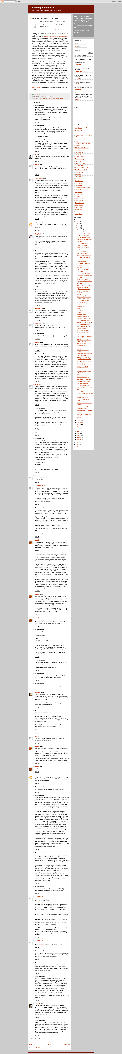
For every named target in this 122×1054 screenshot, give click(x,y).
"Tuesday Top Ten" (80, 163)
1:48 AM (37, 883)
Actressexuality (79, 172)
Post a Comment (35, 1039)
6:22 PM (37, 783)
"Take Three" (78, 161)
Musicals (77, 196)
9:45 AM (37, 537)
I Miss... (79, 389)
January (79, 439)
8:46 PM (37, 161)
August (79, 424)
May (78, 431)
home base (76, 30)
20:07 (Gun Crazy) (81, 369)
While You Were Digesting (83, 285)
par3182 (37, 164)
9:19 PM (37, 231)
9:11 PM (37, 219)
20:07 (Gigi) (80, 391)
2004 (77, 446)
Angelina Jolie (78, 174)
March (79, 435)
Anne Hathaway (79, 176)
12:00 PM (37, 591)
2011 (77, 219)
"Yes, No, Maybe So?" (81, 170)
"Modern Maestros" (80, 150)
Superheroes (78, 207)
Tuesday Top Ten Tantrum (83, 343)
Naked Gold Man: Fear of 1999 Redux (45, 18)
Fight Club (38, 98)
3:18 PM (37, 733)
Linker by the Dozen (82, 245)
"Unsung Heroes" (79, 165)
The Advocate (79, 83)
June (78, 429)
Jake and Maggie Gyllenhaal (82, 187)
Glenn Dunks (38, 323)
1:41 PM (37, 1000)
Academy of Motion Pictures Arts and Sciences (56, 36)
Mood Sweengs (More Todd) (84, 255)
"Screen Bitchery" (79, 159)
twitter (82, 30)
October (79, 420)
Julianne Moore (79, 189)
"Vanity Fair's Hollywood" (81, 167)
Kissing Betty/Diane (82, 253)
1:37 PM (37, 680)
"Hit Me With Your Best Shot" (82, 143)
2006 (77, 442)
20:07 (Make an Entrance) (83, 257)
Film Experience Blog (43, 7)
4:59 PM (37, 1035)
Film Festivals (79, 183)
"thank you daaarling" (82, 367)
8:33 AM (37, 504)
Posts (77, 43)
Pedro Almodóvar (79, 203)
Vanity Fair (78, 64)
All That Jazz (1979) (82, 345)
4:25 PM (37, 743)
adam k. (37, 540)
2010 (77, 221)
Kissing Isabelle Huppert (83, 377)
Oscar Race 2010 (79, 200)
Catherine (37, 1003)
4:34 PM (37, 763)
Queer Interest (79, 205)
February (79, 437)
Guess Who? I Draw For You (84, 269)
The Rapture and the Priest (84, 361)
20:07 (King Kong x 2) (82, 251)
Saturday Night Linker (82, 397)
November (80, 232)
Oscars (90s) (52, 98)
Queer (78, 308)
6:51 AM (37, 937)
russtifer (37, 222)
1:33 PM (37, 670)
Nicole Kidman (79, 198)
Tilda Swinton (78, 209)
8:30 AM (37, 482)
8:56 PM (37, 175)
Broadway (77, 178)
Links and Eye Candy (82, 383)
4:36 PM (37, 772)
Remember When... (82, 314)
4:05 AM (37, 435)
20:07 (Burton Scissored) (83, 324)
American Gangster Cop (83, 316)
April (78, 433)
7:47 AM (37, 472)
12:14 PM (37, 626)
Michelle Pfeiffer (79, 194)
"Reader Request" (79, 156)
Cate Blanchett (79, 181)
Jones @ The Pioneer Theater (84, 237)
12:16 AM (37, 339)
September (80, 422)
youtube (87, 30)
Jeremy (37, 775)
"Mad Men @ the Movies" (82, 148)
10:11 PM (37, 305)
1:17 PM (37, 657)
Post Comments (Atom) (42, 1048)
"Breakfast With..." (80, 139)
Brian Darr (38, 692)
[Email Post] (53, 96)
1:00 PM (37, 973)
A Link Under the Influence (83, 348)
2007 (77, 228)
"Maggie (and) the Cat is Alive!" (85, 322)
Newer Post (32, 1044)
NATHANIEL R (39, 178)
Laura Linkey (80, 271)
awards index (40, 944)
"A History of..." (79, 130)
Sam (36, 736)
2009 (77, 223)
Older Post (67, 1044)
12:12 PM (37, 614)
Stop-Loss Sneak (81, 306)
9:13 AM (37, 1017)
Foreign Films (78, 185)
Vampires (77, 211)
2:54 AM (37, 405)
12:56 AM (37, 351)
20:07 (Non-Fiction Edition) (83, 418)
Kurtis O (37, 384)
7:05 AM (37, 948)
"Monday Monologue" (80, 152)
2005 (77, 444)
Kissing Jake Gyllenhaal (83, 330)
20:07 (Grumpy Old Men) (83, 300)
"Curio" (77, 141)
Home (49, 1044)
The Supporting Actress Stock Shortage (53, 29)
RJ (35, 154)
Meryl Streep (78, 192)
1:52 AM (37, 381)
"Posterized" (78, 154)
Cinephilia (78, 99)
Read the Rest (36, 87)
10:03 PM (37, 247)
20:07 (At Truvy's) (81, 295)
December (80, 230)
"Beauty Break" (79, 133)
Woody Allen (78, 214)
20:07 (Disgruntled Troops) (83, 273)
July (78, 427)
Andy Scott (38, 234)
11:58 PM (37, 330)
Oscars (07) (45, 98)
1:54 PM (37, 707)
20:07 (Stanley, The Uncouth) (84, 379)
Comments (79, 46)
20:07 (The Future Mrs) (83, 267)
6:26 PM (37, 792)
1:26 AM (37, 849)
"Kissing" (77, 145)
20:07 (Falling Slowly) (82, 243)
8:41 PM (37, 151)
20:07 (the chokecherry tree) (84, 375)
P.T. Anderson (59, 98)
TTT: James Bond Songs (83, 381)
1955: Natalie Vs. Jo (82, 283)
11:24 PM (37, 320)
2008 (77, 226)
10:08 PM (37, 286)
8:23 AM (37, 959)
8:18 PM (37, 122)
